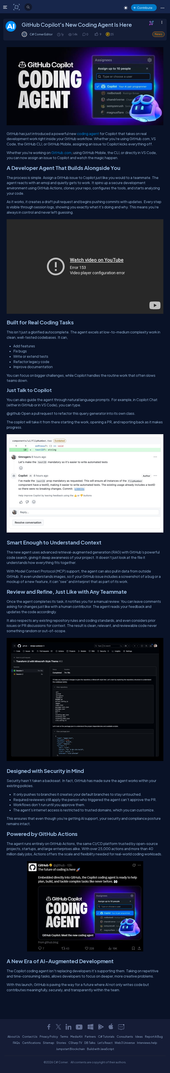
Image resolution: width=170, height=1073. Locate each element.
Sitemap (48, 1042)
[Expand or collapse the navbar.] (5, 7)
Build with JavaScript (100, 1049)
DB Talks (89, 1042)
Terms (64, 1036)
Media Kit (76, 1036)
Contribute (144, 8)
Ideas (139, 1036)
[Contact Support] (121, 1027)
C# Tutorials (106, 1036)
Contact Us (29, 1036)
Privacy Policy (49, 1036)
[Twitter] (58, 1027)
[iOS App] (111, 1027)
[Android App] (101, 1027)
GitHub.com (61, 152)
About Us (14, 1036)
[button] (162, 7)
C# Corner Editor (41, 34)
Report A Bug (154, 1036)
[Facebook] (48, 1027)
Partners (90, 1036)
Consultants (125, 1036)
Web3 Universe (125, 1042)
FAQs (16, 1042)
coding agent (88, 133)
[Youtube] (79, 1027)
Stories (61, 1042)
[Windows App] (90, 1027)
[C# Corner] (17, 6)
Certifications (31, 1042)
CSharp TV (75, 1042)
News (158, 34)
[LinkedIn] (68, 1027)
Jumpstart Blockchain (70, 1049)
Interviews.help (147, 1042)
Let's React (105, 1042)
